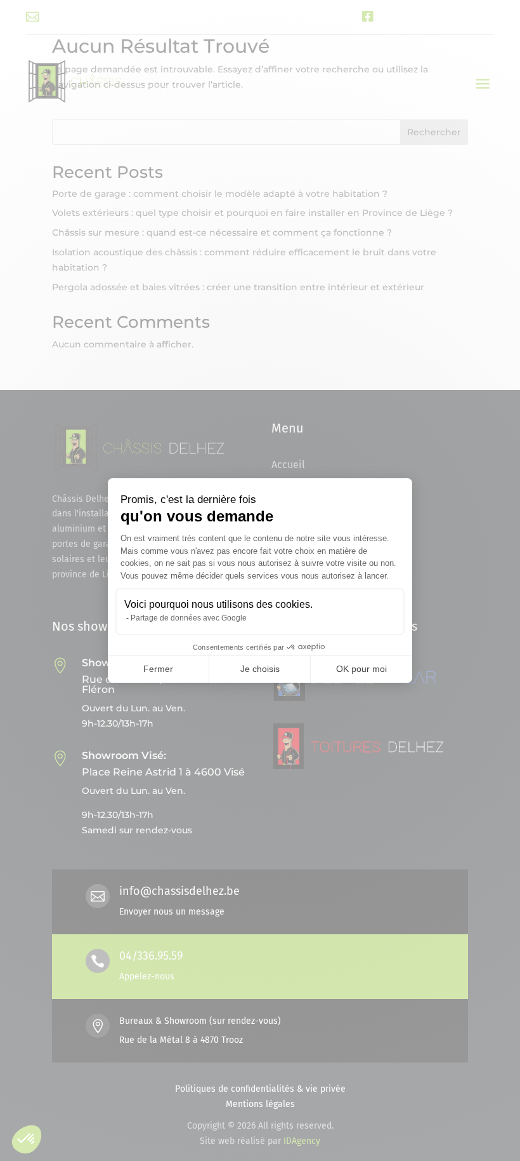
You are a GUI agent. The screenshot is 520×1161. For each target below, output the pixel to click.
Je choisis (260, 669)
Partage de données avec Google (189, 618)
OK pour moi (361, 669)
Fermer (158, 669)
